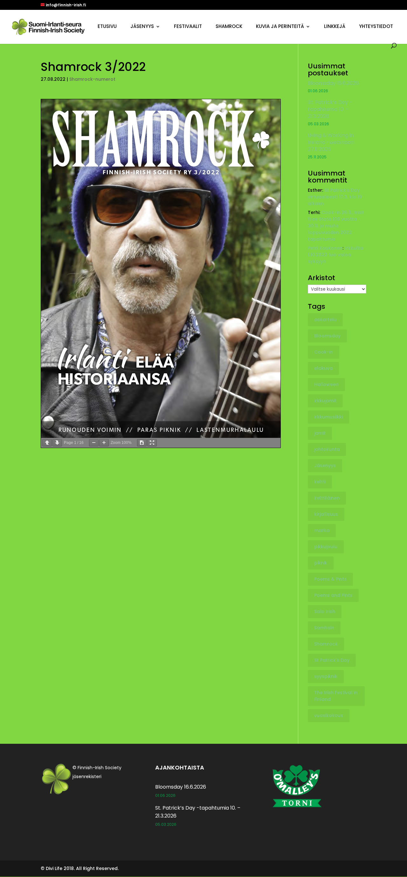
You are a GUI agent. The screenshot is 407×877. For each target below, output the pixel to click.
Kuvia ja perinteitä (280, 27)
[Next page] (57, 442)
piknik (320, 563)
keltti (320, 482)
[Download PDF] (142, 442)
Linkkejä (334, 27)
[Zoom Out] (94, 442)
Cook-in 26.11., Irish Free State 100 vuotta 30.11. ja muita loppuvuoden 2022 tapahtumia (336, 225)
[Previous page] (47, 442)
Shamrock (229, 27)
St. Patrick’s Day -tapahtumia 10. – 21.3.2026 (330, 109)
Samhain (324, 628)
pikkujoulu (325, 546)
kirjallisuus (326, 514)
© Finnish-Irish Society (96, 767)
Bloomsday (327, 336)
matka (321, 530)
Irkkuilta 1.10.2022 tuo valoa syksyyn (335, 255)
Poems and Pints (333, 595)
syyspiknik (325, 676)
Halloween (326, 384)
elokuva (323, 368)
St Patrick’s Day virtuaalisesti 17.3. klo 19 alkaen (335, 197)
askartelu (325, 319)
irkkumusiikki (328, 417)
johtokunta (327, 449)
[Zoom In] (104, 442)
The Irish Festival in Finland (335, 695)
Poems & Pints (330, 579)
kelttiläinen (327, 498)
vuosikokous (328, 715)
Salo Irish (324, 611)
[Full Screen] (152, 442)
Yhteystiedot (376, 27)
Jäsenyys (142, 27)
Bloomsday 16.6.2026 (333, 83)
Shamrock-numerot (92, 79)
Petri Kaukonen (325, 248)
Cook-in (323, 352)
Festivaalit (188, 27)
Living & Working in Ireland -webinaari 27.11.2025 (331, 142)
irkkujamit (325, 400)
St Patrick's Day (331, 660)
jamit (320, 433)
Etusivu (107, 27)
